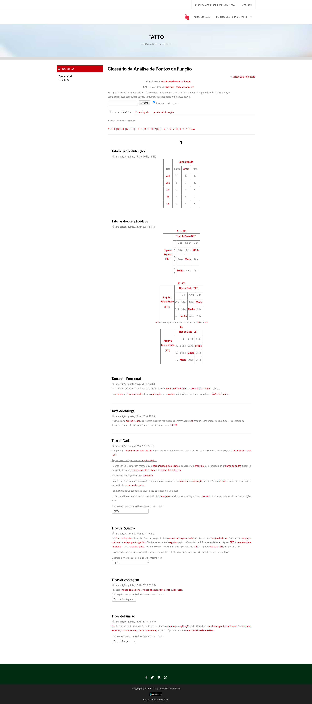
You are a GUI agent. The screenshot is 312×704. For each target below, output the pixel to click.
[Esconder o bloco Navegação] (100, 69)
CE (168, 203)
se (192, 420)
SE (168, 196)
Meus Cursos (202, 17)
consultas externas (147, 630)
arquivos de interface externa (199, 630)
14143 (207, 388)
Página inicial (65, 76)
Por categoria (142, 112)
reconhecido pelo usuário (139, 450)
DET (193, 236)
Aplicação (177, 589)
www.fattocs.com (185, 87)
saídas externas (129, 630)
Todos (192, 129)
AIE (168, 182)
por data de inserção (163, 112)
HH (172, 425)
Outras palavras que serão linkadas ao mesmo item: (137, 506)
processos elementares (145, 470)
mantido (199, 465)
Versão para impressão (244, 76)
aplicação (156, 394)
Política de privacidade (169, 688)
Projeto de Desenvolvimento (156, 589)
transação (148, 475)
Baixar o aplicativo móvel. (156, 699)
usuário (194, 388)
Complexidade (186, 161)
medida (119, 394)
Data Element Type (241, 450)
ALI (168, 175)
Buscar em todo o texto (167, 103)
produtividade (133, 420)
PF (176, 425)
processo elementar (134, 485)
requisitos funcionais (176, 388)
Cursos (65, 79)
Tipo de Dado (183, 236)
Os (113, 626)
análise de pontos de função (223, 626)
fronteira (183, 481)
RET (168, 258)
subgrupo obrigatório (135, 542)
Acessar (247, 5)
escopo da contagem (170, 470)
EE (168, 189)
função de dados (232, 465)
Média (186, 168)
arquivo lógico (149, 460)
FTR (167, 307)
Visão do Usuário (220, 394)
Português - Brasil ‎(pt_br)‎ (232, 17)
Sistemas (169, 87)
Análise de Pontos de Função (176, 81)
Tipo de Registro (124, 538)
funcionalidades (135, 394)
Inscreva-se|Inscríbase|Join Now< (215, 5)
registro (173, 542)
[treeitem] (79, 76)
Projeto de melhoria (130, 589)
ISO (201, 388)
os (132, 470)
